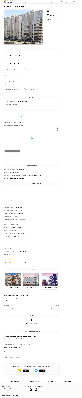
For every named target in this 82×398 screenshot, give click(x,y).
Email (26, 370)
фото (51, 19)
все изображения (9, 42)
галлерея (52, 11)
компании (44, 2)
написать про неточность (30, 55)
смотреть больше (8, 300)
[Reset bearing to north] (58, 132)
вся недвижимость (15, 381)
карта (51, 2)
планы (52, 15)
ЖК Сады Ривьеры (9, 308)
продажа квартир (34, 381)
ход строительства (29, 89)
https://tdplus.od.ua (19, 61)
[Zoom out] (58, 130)
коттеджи (35, 2)
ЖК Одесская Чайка (53, 308)
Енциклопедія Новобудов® (12, 395)
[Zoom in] (58, 128)
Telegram (42, 370)
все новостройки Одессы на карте (12, 151)
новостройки (25, 2)
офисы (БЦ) (68, 381)
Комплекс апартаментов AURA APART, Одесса (50, 288)
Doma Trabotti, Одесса (31, 287)
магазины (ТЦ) (52, 381)
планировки (28, 69)
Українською (75, 1)
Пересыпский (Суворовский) (15, 116)
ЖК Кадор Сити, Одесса (13, 287)
